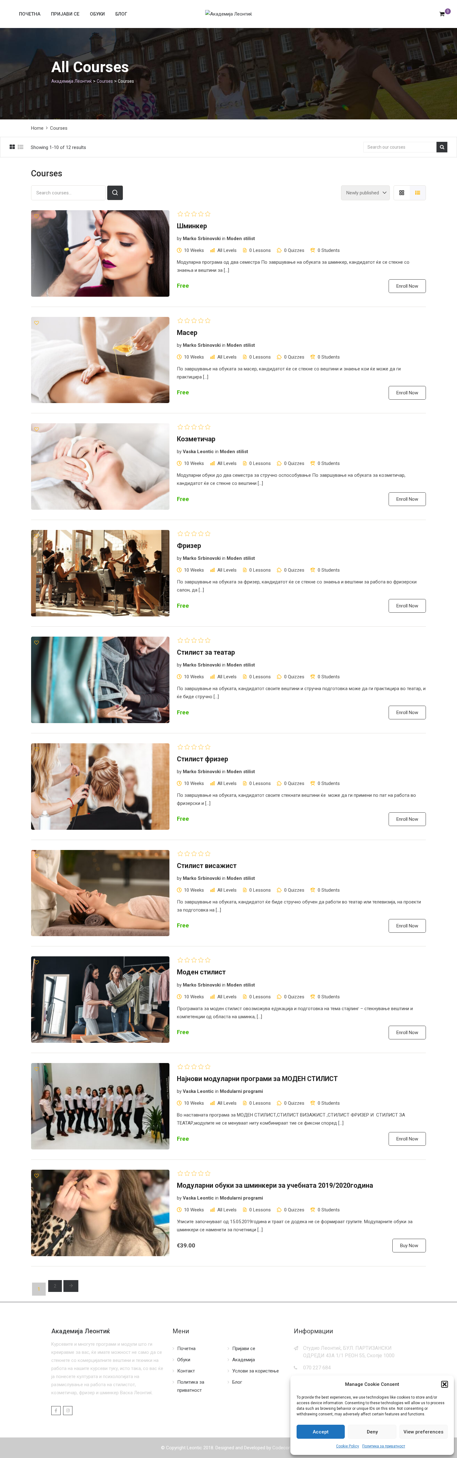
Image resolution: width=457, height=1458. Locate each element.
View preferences (423, 1432)
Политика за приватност (383, 1446)
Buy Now (409, 1245)
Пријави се (65, 14)
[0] (442, 14)
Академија (243, 1360)
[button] (444, 1384)
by (179, 238)
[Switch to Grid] (402, 192)
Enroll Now (407, 286)
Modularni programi (241, 1091)
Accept (321, 1432)
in (223, 238)
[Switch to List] (418, 192)
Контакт (186, 1371)
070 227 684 (317, 1368)
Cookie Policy (347, 1446)
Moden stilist (241, 238)
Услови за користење (255, 1371)
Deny (372, 1432)
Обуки (97, 14)
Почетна (29, 14)
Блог (121, 14)
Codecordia (284, 1448)
